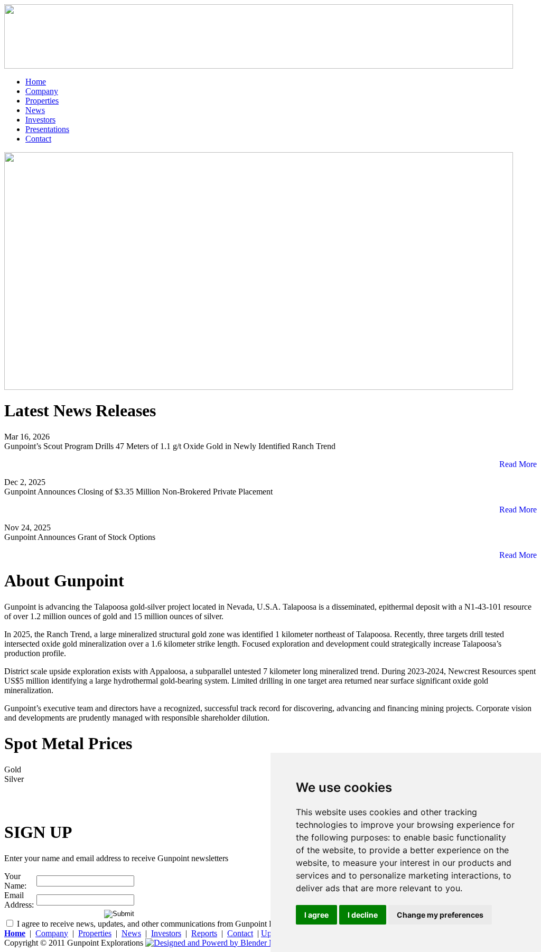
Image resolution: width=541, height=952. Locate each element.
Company (41, 91)
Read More (516, 464)
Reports (204, 933)
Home (35, 81)
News (35, 110)
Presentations (47, 129)
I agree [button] (316, 914)
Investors (40, 119)
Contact (38, 138)
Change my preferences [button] (440, 914)
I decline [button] (363, 914)
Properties (42, 100)
